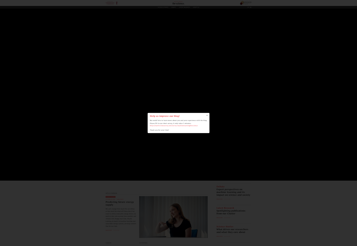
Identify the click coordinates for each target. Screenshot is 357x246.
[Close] (207, 115)
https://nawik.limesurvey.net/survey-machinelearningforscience (174, 125)
